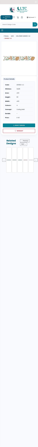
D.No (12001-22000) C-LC (23, 36)
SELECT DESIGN (20, 125)
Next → (23, 144)
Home (6, 36)
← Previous (24, 141)
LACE (12, 36)
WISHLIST (20, 131)
